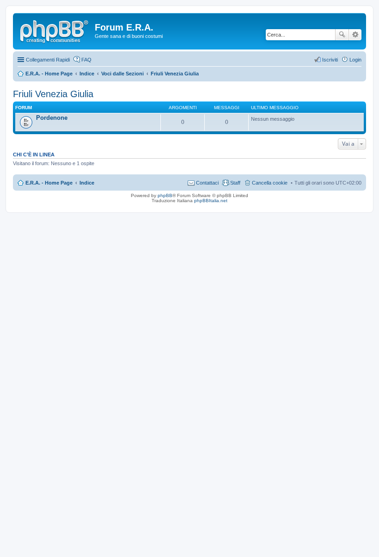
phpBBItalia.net (210, 200)
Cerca (342, 34)
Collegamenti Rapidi (48, 59)
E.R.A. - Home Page (49, 183)
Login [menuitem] (355, 59)
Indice (86, 183)
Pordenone (51, 117)
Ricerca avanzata (355, 34)
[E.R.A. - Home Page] (55, 30)
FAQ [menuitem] (86, 59)
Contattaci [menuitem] (207, 183)
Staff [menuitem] (235, 183)
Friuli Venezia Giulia (53, 94)
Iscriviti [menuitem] (330, 59)
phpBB (165, 195)
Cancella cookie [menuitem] (269, 183)
